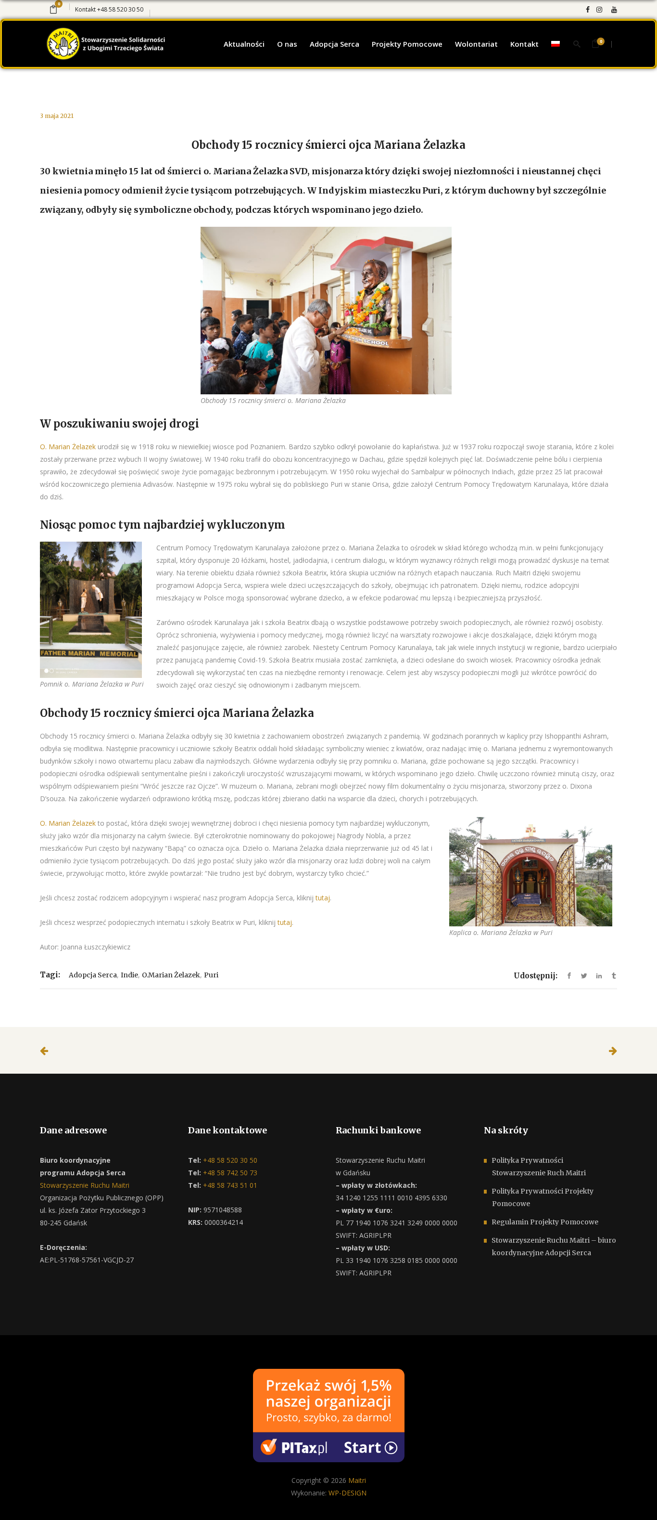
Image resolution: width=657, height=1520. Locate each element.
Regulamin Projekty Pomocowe (545, 1222)
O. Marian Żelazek (68, 446)
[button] (19, 1500)
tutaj (323, 897)
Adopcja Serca (93, 975)
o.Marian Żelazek (171, 975)
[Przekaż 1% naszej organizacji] (328, 1414)
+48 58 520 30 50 (120, 9)
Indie (129, 975)
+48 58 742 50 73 (229, 1172)
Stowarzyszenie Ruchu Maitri (84, 1185)
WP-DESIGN (347, 1492)
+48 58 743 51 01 (229, 1185)
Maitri (357, 1480)
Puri (211, 975)
